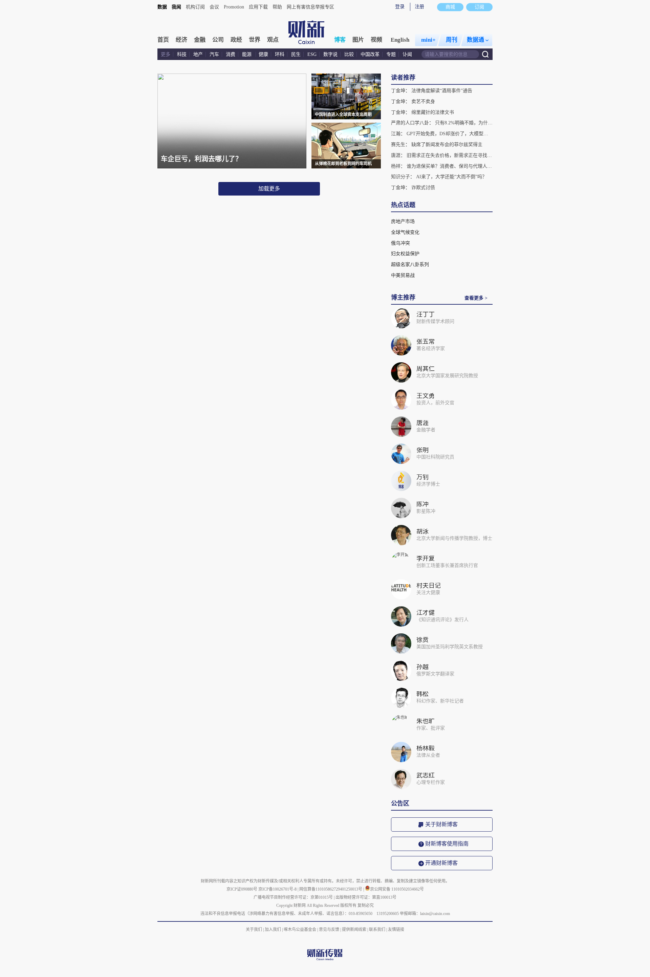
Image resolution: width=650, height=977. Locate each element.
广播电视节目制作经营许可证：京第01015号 (293, 897)
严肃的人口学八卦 (410, 122)
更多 (165, 54)
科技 (182, 54)
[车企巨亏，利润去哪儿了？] (231, 167)
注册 (419, 6)
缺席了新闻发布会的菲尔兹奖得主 (446, 144)
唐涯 (395, 155)
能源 (247, 54)
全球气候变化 (405, 232)
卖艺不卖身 (423, 101)
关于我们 (254, 929)
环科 (279, 54)
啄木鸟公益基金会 (300, 929)
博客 (340, 40)
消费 (230, 54)
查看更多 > (476, 298)
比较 (349, 54)
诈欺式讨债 (423, 187)
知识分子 (400, 176)
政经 (236, 40)
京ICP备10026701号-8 (278, 889)
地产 (198, 54)
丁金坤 (398, 90)
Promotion (234, 6)
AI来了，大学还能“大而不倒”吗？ (451, 176)
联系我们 (377, 929)
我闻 (176, 6)
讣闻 (407, 54)
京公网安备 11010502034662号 (397, 889)
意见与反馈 (329, 929)
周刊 (451, 40)
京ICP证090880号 (241, 889)
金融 (199, 40)
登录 (400, 6)
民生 (296, 54)
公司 (218, 40)
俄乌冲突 (400, 243)
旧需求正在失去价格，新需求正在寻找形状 (452, 155)
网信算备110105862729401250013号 (331, 889)
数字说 (330, 54)
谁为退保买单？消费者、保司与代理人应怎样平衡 (459, 166)
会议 (214, 6)
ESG (312, 54)
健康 (263, 54)
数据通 (475, 40)
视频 (376, 40)
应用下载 (258, 6)
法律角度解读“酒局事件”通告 (441, 90)
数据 (162, 6)
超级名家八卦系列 (410, 264)
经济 (181, 40)
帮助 (277, 6)
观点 (273, 40)
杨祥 (395, 166)
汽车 (214, 54)
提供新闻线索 (354, 929)
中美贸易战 (403, 275)
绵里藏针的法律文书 (432, 112)
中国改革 (370, 54)
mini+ (428, 40)
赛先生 (398, 144)
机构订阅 (195, 6)
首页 (163, 40)
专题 (391, 54)
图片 (358, 40)
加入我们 (273, 929)
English (400, 40)
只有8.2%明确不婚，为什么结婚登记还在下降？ (485, 122)
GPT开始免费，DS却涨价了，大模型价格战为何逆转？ (464, 133)
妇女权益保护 (405, 253)
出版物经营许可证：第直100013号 (365, 897)
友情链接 (396, 929)
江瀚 (395, 133)
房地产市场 (403, 221)
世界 (254, 40)
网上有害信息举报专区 (310, 6)
